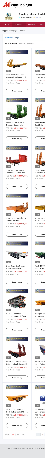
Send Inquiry (17, 91)
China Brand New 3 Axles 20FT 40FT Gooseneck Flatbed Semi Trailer (15, 268)
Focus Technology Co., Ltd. (30, 448)
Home (7, 24)
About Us (31, 24)
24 (13, 434)
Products (20, 24)
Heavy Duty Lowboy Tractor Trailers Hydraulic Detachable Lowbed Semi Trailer (17, 364)
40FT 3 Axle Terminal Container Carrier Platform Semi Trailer (16, 316)
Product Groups (13, 37)
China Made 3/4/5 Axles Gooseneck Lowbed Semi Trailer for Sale (15, 172)
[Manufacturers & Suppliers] (17, 5)
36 (18, 434)
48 (23, 434)
